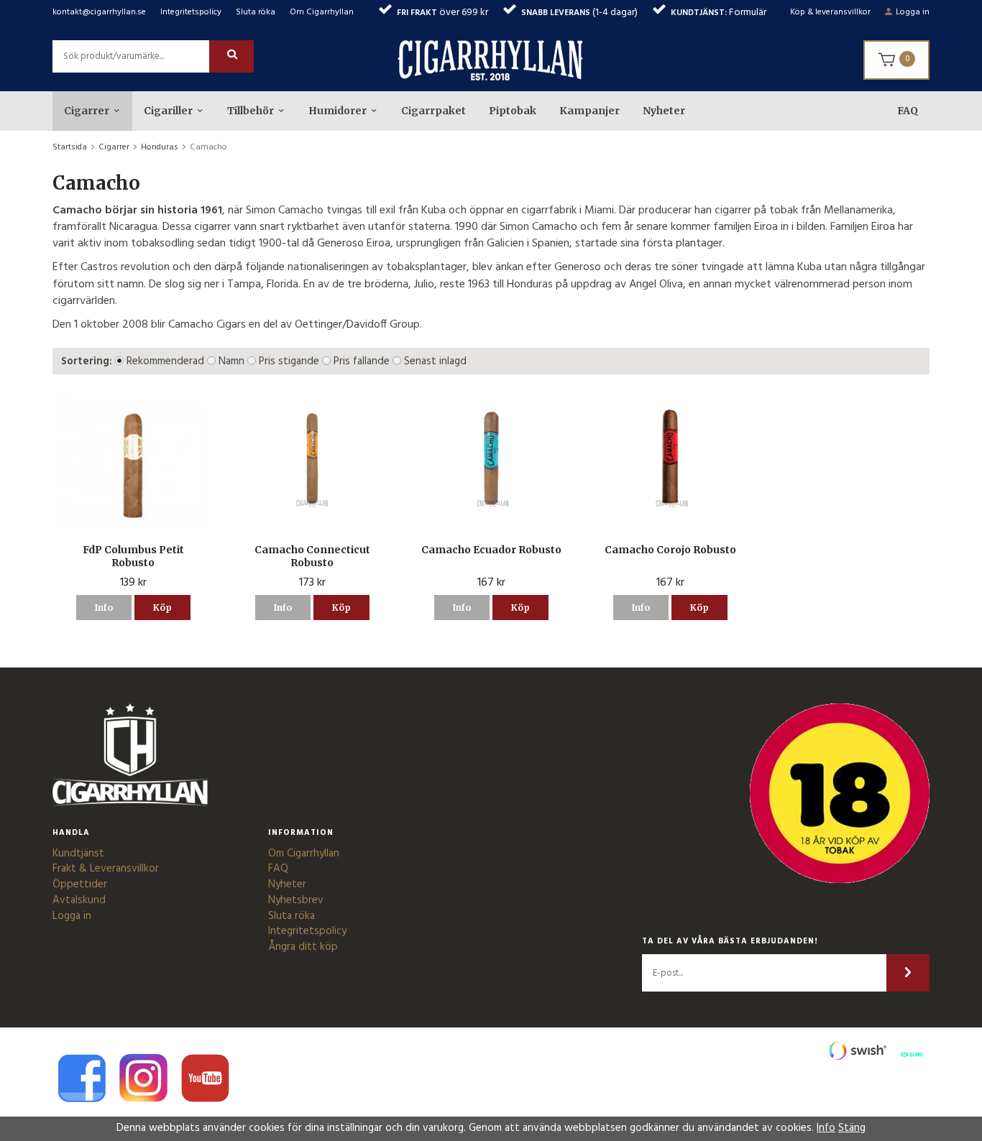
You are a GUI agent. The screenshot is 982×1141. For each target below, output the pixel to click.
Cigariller (168, 110)
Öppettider (79, 884)
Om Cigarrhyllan (322, 12)
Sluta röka (255, 12)
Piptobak (512, 110)
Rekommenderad (165, 361)
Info (104, 607)
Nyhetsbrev (295, 900)
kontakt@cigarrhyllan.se (99, 12)
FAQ (907, 110)
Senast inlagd (435, 361)
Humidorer (337, 110)
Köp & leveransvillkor (830, 12)
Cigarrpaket (433, 110)
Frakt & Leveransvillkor (105, 868)
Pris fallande (362, 361)
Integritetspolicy (190, 12)
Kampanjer (589, 110)
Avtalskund (79, 900)
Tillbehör (250, 110)
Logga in (913, 12)
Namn (231, 361)
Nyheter (664, 110)
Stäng (852, 1128)
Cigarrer (86, 110)
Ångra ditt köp (303, 947)
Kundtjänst (78, 853)
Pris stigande (289, 361)
